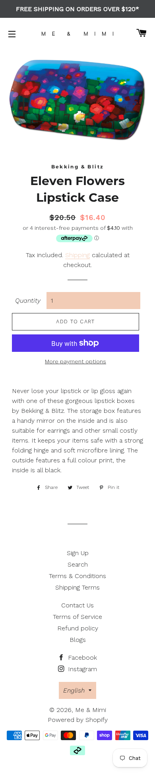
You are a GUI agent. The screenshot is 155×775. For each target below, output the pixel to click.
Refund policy (77, 628)
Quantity (28, 300)
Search (78, 564)
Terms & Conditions (77, 576)
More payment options (75, 361)
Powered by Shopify (78, 719)
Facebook (81, 657)
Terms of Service (77, 616)
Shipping (77, 255)
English (74, 690)
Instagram (81, 669)
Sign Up (78, 553)
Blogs (78, 639)
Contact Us (77, 605)
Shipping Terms (77, 587)
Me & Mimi (90, 710)
